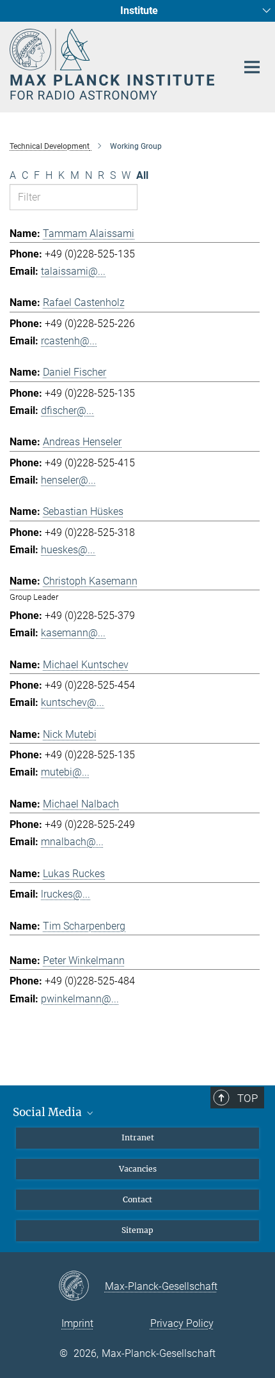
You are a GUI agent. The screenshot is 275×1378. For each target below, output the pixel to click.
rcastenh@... (69, 341)
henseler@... (68, 480)
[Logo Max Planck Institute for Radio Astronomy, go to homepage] (113, 64)
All (142, 175)
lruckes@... (65, 894)
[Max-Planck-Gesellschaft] (81, 1286)
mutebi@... (65, 772)
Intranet (138, 1137)
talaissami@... (73, 271)
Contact (137, 1199)
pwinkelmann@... (80, 999)
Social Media (48, 1112)
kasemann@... (73, 633)
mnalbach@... (72, 842)
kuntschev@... (72, 702)
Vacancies (138, 1169)
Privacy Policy (182, 1323)
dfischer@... (67, 410)
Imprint (77, 1323)
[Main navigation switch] (252, 67)
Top (247, 1098)
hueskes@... (68, 550)
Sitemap (137, 1230)
